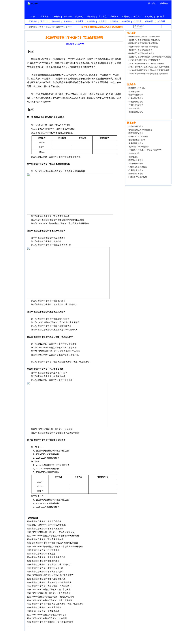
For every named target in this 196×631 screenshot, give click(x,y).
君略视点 (103, 16)
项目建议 (79, 21)
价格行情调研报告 (135, 102)
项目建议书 (133, 157)
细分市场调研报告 (135, 126)
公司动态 (149, 16)
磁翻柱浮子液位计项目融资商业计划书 (144, 40)
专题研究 (126, 16)
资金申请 (56, 21)
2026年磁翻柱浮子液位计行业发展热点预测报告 (148, 74)
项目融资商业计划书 (136, 140)
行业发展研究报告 (135, 98)
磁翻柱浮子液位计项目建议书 (140, 50)
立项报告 (91, 21)
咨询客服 (44, 16)
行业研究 (137, 21)
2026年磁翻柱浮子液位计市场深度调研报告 (146, 63)
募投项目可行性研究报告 (138, 147)
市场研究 (114, 21)
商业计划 (44, 21)
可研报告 (33, 21)
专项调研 (126, 21)
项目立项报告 (133, 108)
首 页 (32, 16)
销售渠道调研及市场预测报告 (140, 130)
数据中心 (79, 16)
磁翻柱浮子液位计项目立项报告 (141, 53)
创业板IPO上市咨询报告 (138, 136)
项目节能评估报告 (135, 133)
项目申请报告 (133, 153)
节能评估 (68, 21)
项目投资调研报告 (135, 112)
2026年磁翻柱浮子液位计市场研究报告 (144, 60)
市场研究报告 (133, 92)
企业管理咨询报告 (135, 174)
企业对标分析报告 (135, 143)
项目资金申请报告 (135, 160)
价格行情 (149, 21)
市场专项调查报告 (135, 95)
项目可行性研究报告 (136, 88)
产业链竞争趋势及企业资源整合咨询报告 (145, 150)
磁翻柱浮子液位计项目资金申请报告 (143, 43)
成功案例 (91, 16)
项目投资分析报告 (135, 163)
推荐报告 (68, 16)
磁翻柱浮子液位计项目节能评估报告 (143, 47)
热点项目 (137, 16)
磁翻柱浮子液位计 (64, 27)
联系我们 (164, 3)
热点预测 (161, 21)
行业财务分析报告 (135, 170)
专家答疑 (56, 16)
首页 (41, 27)
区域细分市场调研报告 (137, 177)
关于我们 (152, 3)
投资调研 (103, 21)
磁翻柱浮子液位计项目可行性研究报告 (144, 36)
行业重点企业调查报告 (137, 167)
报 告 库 (160, 16)
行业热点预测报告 (135, 105)
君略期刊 (114, 16)
